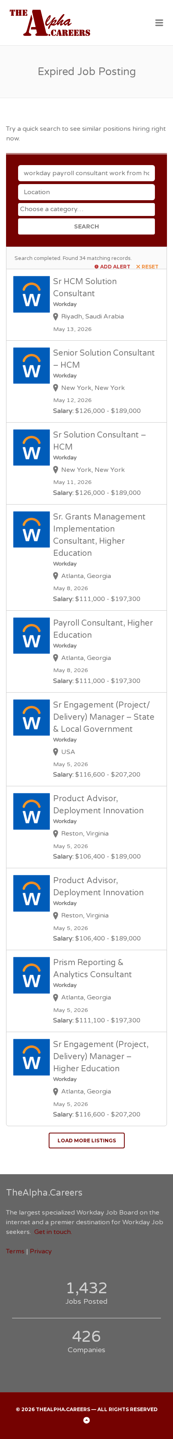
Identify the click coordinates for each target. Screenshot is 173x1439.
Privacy (41, 1251)
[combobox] (86, 209)
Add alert (115, 267)
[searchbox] (87, 209)
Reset (150, 267)
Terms (15, 1251)
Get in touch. (53, 1232)
